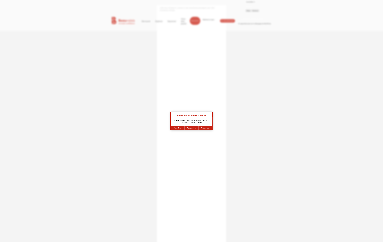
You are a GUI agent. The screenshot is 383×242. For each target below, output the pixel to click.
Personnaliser (191, 128)
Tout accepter (205, 128)
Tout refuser (178, 128)
